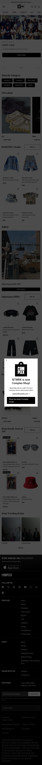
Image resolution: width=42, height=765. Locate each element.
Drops (23, 646)
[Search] (32, 6)
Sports (23, 615)
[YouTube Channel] (25, 587)
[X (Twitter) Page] (8, 587)
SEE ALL (32, 147)
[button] (21, 40)
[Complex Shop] (21, 6)
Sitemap (26, 729)
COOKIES (5, 733)
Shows (23, 626)
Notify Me (34, 694)
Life (22, 619)
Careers (24, 671)
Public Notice (28, 724)
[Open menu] (4, 6)
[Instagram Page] (20, 587)
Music (23, 604)
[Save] (18, 154)
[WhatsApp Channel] (14, 587)
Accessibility (8, 729)
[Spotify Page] (3, 593)
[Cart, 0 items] (39, 6)
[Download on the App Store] (11, 566)
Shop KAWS (21, 55)
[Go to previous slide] (3, 68)
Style (23, 600)
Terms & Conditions (7, 718)
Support (24, 649)
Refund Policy (26, 657)
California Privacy (10, 724)
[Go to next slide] (38, 68)
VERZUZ (24, 623)
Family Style (25, 634)
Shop (23, 642)
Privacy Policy (28, 717)
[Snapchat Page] (31, 587)
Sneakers (24, 608)
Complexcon (26, 630)
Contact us (25, 675)
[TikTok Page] (36, 587)
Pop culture (25, 611)
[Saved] (35, 6)
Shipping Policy (27, 653)
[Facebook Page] (3, 587)
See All (21, 548)
